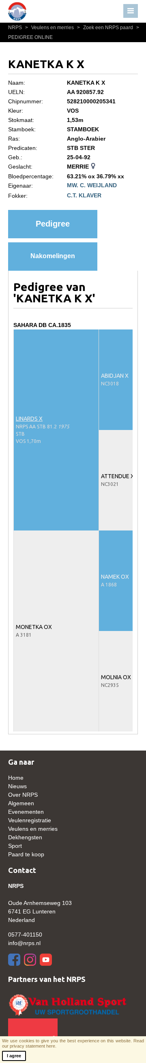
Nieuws (17, 786)
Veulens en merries (50, 27)
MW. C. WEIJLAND (92, 185)
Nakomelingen (52, 255)
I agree (14, 1055)
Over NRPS (23, 794)
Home (16, 777)
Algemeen (21, 803)
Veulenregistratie (29, 820)
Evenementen (26, 811)
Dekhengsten (25, 837)
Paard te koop (26, 854)
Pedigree (53, 223)
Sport (15, 846)
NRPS (15, 27)
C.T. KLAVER (84, 195)
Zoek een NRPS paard (105, 27)
